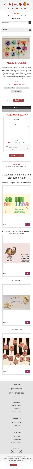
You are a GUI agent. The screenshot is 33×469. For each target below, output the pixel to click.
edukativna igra (9, 166)
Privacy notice (16, 408)
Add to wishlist (10, 88)
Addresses (16, 428)
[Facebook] (12, 451)
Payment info (16, 402)
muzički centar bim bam (15, 168)
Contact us (16, 397)
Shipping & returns (16, 405)
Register (10, 15)
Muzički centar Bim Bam (20, 84)
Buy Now (18, 100)
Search (30, 22)
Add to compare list (23, 88)
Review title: (17, 119)
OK (14, 465)
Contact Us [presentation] (16, 110)
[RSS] (20, 451)
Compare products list (16, 442)
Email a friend (17, 91)
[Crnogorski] (18, 13)
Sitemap (16, 399)
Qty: (8, 100)
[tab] (16, 107)
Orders (16, 425)
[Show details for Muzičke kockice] (17, 351)
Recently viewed (17, 439)
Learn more (20, 465)
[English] (15, 13)
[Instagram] (16, 451)
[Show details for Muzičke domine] (17, 302)
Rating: (16, 140)
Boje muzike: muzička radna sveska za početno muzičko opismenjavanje (16, 183)
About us (16, 414)
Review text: (16, 125)
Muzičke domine (16, 280)
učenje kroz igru (20, 166)
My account (16, 422)
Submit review (16, 155)
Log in (16, 15)
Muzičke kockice (17, 329)
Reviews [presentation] (16, 107)
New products (16, 436)
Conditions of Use (16, 411)
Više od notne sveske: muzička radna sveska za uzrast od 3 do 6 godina (16, 232)
